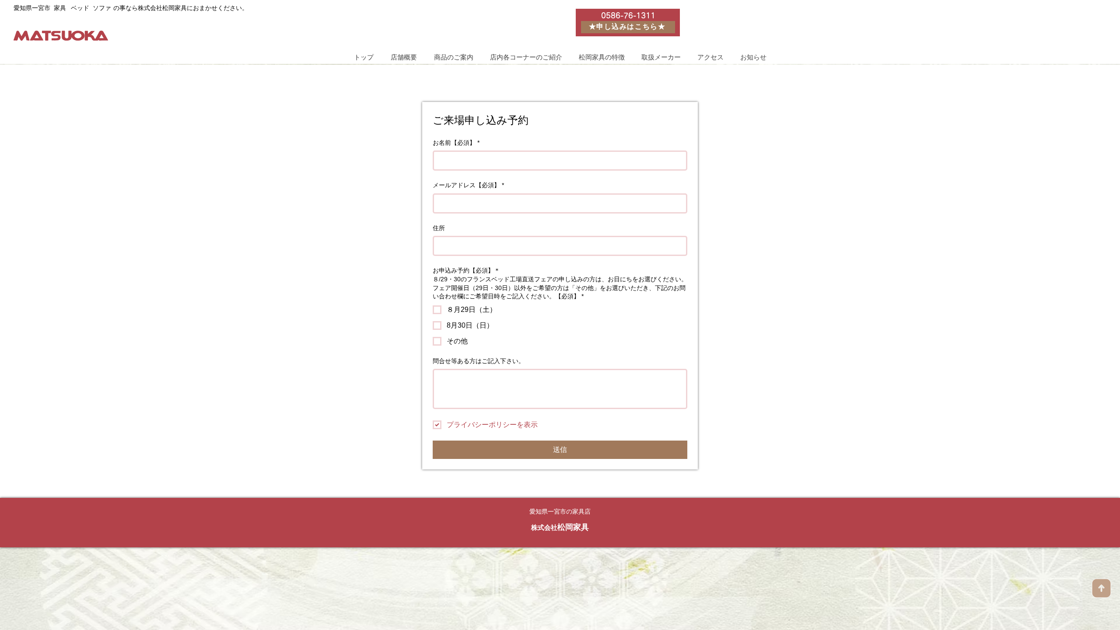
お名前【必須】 (456, 142)
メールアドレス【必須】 (468, 185)
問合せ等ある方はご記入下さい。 (479, 360)
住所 (439, 227)
